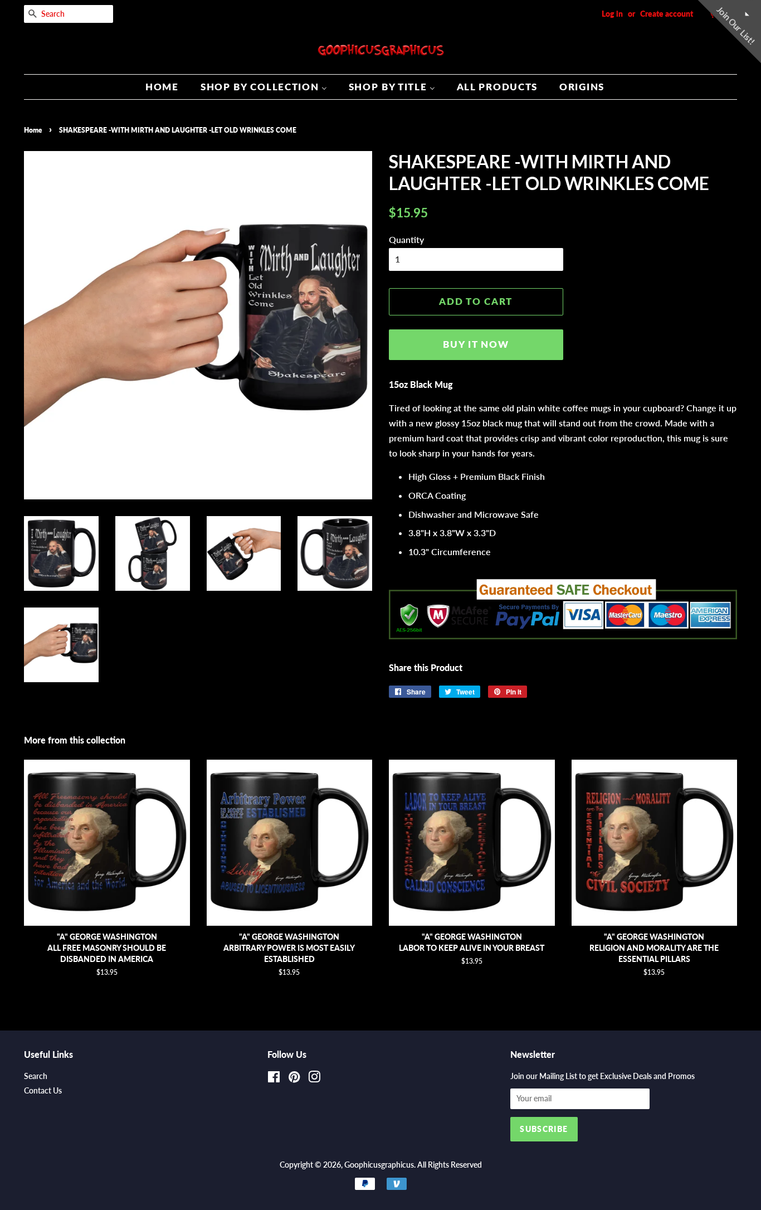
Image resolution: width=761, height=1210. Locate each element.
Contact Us (43, 1090)
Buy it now (476, 344)
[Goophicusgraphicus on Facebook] (273, 1079)
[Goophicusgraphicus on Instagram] (314, 1079)
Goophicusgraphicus (379, 1164)
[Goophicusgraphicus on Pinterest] (294, 1079)
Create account (666, 13)
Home (33, 130)
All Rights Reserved (449, 1164)
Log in (612, 13)
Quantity (406, 239)
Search (35, 1076)
